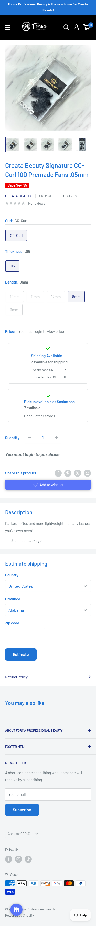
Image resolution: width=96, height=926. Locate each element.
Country (11, 575)
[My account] (76, 27)
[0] (86, 27)
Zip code (12, 623)
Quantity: (13, 437)
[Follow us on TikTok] (28, 859)
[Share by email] (87, 473)
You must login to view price (41, 331)
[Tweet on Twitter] (77, 473)
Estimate (21, 654)
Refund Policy (16, 677)
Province (12, 599)
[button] (48, 485)
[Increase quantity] (56, 437)
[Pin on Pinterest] (67, 473)
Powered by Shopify (19, 915)
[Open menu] (7, 27)
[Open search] (66, 27)
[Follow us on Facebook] (8, 859)
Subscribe (22, 809)
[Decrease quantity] (29, 437)
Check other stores (39, 416)
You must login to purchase (32, 454)
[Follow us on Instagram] (18, 859)
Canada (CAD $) (19, 834)
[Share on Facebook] (58, 473)
